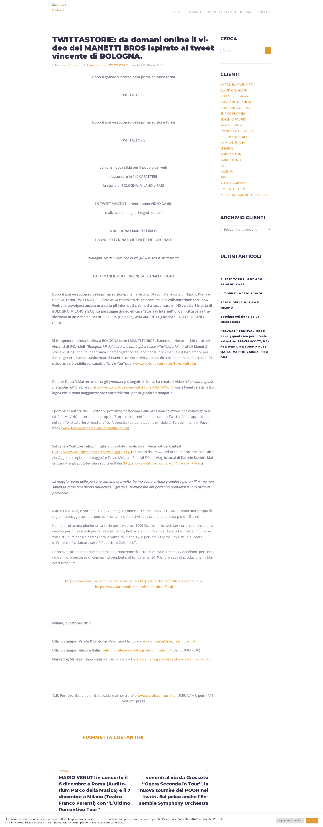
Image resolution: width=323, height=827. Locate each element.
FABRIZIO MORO (232, 125)
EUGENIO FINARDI (233, 119)
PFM (223, 177)
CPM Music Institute (234, 96)
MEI (223, 166)
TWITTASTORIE (118, 65)
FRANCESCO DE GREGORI (238, 131)
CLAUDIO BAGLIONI (234, 90)
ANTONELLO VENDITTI (237, 85)
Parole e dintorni (97, 65)
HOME (177, 12)
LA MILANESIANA (232, 143)
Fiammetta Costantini (68, 65)
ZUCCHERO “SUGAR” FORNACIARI (243, 195)
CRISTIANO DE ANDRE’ (236, 102)
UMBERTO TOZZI (232, 189)
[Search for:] (241, 50)
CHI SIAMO (193, 12)
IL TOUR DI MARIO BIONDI (241, 293)
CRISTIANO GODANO (235, 108)
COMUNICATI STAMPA (220, 12)
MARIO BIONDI (231, 160)
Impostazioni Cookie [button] (290, 820)
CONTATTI (263, 12)
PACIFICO (226, 172)
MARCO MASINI (231, 154)
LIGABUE (226, 148)
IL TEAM (246, 12)
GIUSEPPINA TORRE (234, 137)
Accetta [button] (312, 820)
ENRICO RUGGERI (232, 114)
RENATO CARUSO (232, 183)
